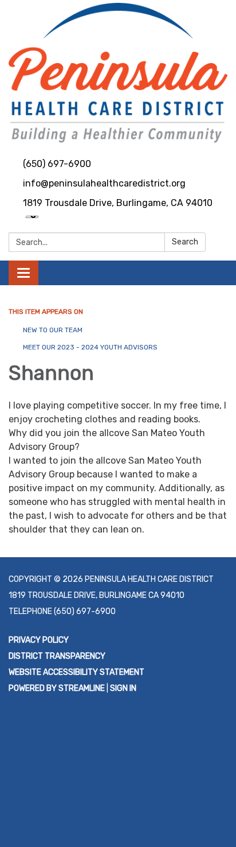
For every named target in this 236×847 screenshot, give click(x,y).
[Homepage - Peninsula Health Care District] (118, 73)
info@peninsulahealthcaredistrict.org (104, 183)
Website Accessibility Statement (76, 672)
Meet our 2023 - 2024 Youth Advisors (90, 347)
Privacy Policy (39, 640)
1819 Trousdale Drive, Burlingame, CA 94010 (118, 202)
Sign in (123, 688)
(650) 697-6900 (57, 163)
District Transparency (57, 656)
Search (185, 242)
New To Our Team (52, 330)
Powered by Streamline (57, 688)
